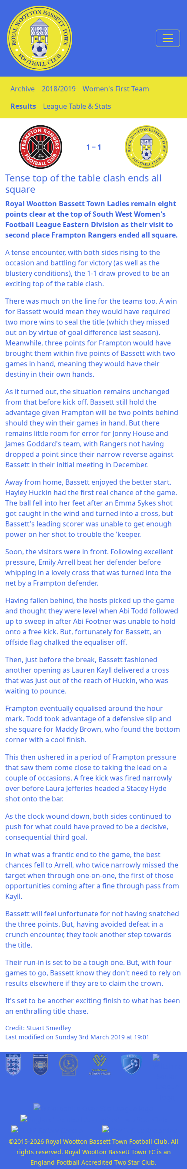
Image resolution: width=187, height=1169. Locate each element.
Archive (22, 89)
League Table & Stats (77, 106)
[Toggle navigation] (168, 38)
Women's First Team (116, 89)
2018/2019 (59, 89)
